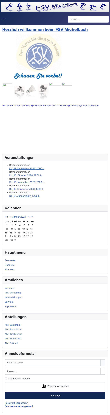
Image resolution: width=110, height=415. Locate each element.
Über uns (9, 264)
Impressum (10, 306)
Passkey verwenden (58, 386)
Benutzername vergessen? (19, 406)
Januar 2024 (19, 216)
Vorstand (9, 288)
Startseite (10, 260)
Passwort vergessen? (16, 402)
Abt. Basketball (13, 324)
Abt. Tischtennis (13, 334)
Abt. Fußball (11, 343)
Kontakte (9, 269)
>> (32, 216)
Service (9, 301)
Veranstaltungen (13, 297)
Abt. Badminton (13, 329)
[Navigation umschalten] (3, 19)
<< (6, 216)
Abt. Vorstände (13, 292)
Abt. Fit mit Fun (13, 338)
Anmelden (55, 395)
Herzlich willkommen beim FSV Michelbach (45, 29)
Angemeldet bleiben (19, 378)
